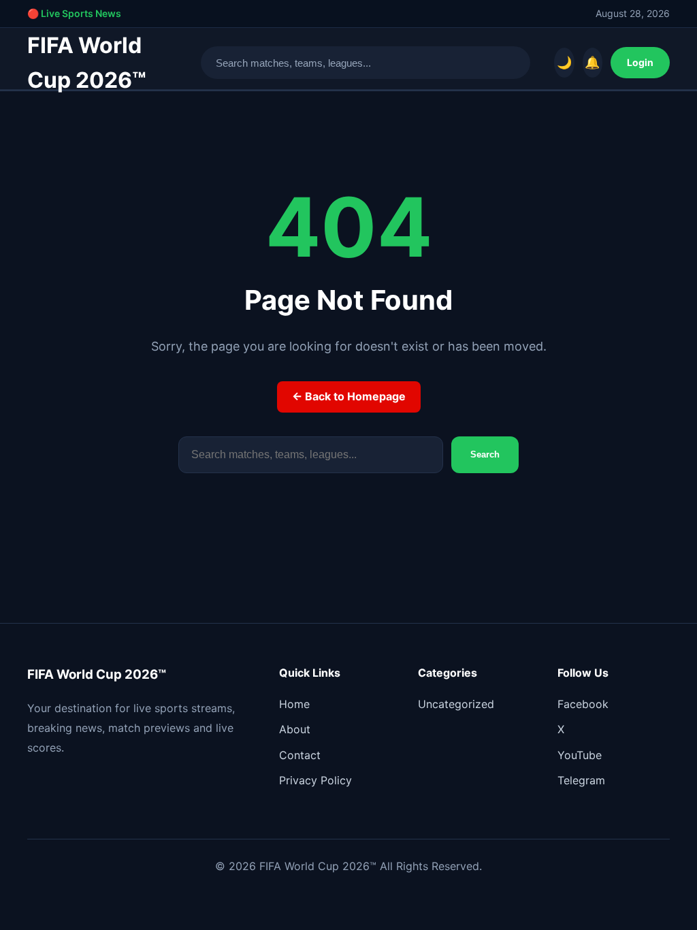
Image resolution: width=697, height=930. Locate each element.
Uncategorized (456, 704)
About (294, 729)
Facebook (583, 704)
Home (294, 704)
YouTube (579, 755)
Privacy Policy (315, 780)
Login (640, 62)
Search (485, 454)
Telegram (581, 780)
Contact (300, 755)
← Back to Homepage (349, 396)
